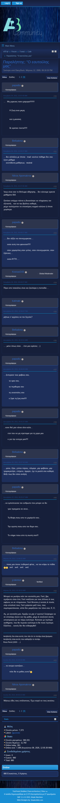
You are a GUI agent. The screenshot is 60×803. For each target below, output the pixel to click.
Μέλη (10, 726)
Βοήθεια (24, 791)
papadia (16, 85)
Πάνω (4, 711)
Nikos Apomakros (21, 175)
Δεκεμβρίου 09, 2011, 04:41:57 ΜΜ (15, 422)
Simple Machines (37, 797)
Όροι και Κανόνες (34, 791)
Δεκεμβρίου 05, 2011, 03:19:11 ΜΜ (15, 340)
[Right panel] (53, 52)
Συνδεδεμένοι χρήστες (18, 751)
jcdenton (16, 580)
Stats (6, 719)
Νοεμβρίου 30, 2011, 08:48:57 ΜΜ (15, 232)
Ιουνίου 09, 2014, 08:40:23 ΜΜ (14, 695)
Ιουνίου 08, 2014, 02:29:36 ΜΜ (14, 660)
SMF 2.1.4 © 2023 (23, 797)
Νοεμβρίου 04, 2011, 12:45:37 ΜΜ (15, 151)
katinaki (16, 300)
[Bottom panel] (55, 52)
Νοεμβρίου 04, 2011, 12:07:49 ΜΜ (15, 96)
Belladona (17, 140)
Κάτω (4, 77)
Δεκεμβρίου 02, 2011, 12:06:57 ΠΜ (15, 311)
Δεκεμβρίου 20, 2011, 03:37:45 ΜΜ (15, 462)
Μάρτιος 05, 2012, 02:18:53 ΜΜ (14, 590)
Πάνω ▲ (44, 791)
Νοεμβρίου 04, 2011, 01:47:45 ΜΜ (15, 186)
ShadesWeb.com (37, 800)
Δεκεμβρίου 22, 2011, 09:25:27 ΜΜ (15, 497)
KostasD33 (18, 271)
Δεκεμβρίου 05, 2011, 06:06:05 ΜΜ (15, 369)
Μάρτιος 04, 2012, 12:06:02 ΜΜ (14, 558)
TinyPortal (16, 791)
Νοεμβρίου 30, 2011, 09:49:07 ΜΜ (15, 282)
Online (6, 767)
